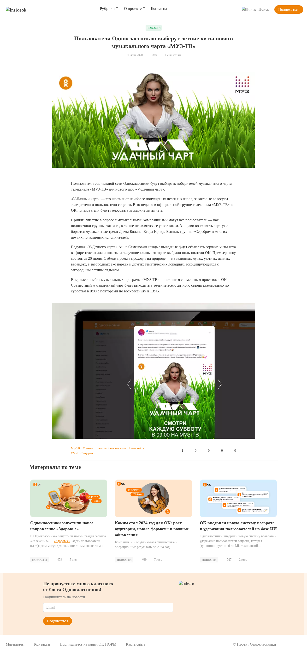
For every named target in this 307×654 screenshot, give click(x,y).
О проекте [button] (133, 8)
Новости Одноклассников (110, 448)
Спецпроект (88, 453)
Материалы (15, 644)
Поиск (264, 9)
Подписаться (288, 9)
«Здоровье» (62, 541)
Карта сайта (135, 644)
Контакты (159, 8)
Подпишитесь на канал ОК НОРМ (88, 644)
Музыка (88, 448)
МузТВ (75, 448)
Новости (39, 559)
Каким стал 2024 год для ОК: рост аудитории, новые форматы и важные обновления (152, 528)
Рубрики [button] (107, 8)
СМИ (74, 453)
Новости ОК (136, 448)
